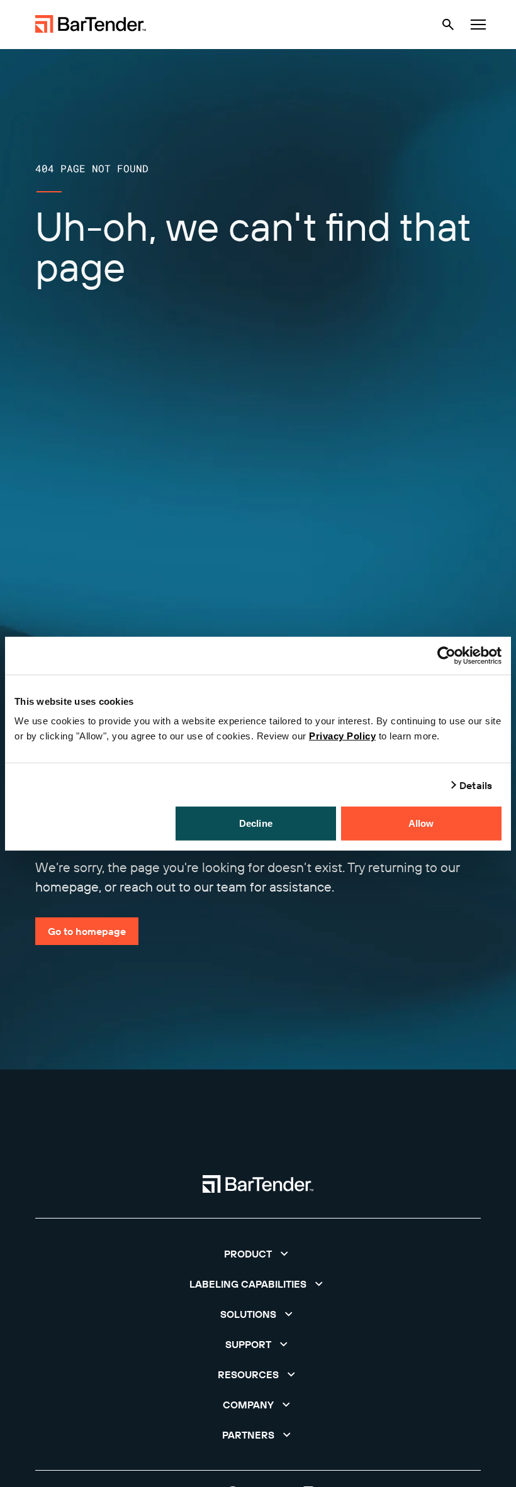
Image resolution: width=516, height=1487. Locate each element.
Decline (255, 823)
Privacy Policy (342, 736)
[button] (258, 1254)
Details (475, 784)
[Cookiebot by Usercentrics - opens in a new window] (446, 655)
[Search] (448, 24)
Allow (421, 823)
